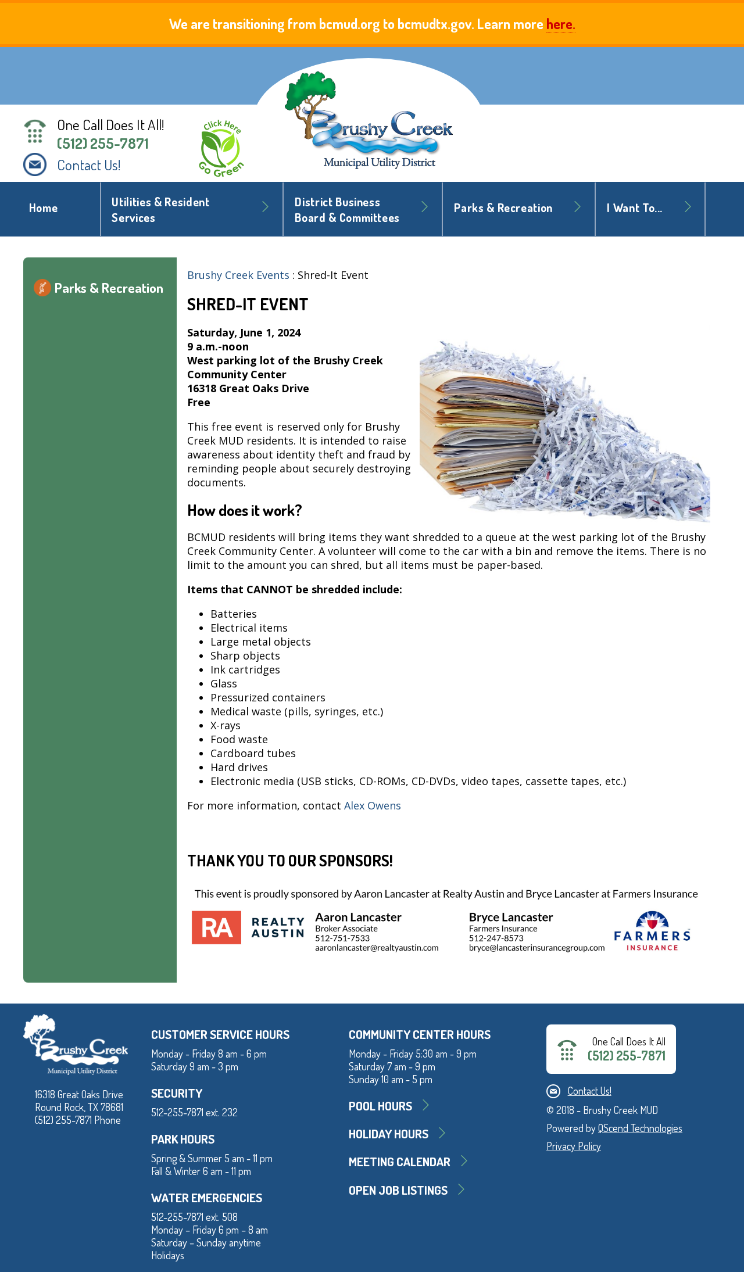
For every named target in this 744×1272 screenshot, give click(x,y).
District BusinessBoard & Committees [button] (347, 210)
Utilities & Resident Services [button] (160, 210)
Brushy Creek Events (238, 275)
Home (43, 207)
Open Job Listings (398, 1190)
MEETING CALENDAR (399, 1161)
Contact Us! (89, 164)
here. (560, 24)
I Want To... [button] (635, 207)
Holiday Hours (388, 1133)
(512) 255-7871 (103, 143)
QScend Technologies (640, 1127)
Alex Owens (374, 805)
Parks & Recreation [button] (503, 207)
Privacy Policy (573, 1146)
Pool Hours (380, 1105)
